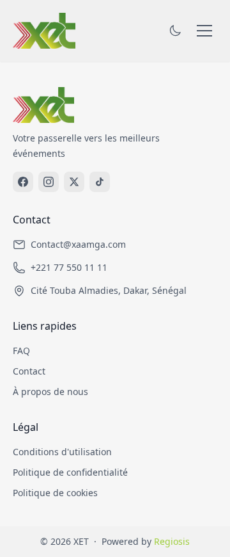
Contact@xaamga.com (78, 244)
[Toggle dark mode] (175, 30)
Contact (29, 371)
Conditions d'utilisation (62, 452)
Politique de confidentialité (70, 472)
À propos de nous (50, 391)
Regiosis (172, 541)
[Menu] (204, 31)
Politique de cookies (55, 493)
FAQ (21, 350)
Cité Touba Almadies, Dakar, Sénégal (109, 290)
